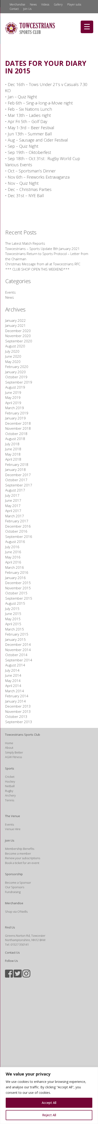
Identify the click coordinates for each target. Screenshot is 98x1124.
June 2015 (13, 613)
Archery (10, 795)
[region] (49, 1095)
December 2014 (18, 644)
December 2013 (18, 706)
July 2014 (12, 670)
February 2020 (16, 366)
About (9, 748)
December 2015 (18, 582)
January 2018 (15, 469)
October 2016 (16, 531)
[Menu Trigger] (87, 27)
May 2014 (13, 680)
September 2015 (18, 598)
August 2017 (15, 490)
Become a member (18, 853)
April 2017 (13, 510)
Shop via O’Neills (16, 911)
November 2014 (18, 649)
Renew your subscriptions (22, 858)
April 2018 (13, 459)
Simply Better (14, 752)
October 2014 (16, 654)
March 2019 (14, 407)
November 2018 (18, 428)
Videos (45, 4)
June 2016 (13, 552)
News (33, 4)
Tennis (9, 800)
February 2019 (16, 413)
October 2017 (16, 479)
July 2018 (12, 444)
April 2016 (13, 562)
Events (10, 292)
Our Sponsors (14, 887)
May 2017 (13, 505)
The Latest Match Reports (25, 243)
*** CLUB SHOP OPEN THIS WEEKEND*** (37, 269)
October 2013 (16, 716)
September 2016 (18, 536)
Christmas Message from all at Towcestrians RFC (42, 264)
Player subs (74, 4)
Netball (10, 786)
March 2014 (14, 691)
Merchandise (17, 4)
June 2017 (13, 500)
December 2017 (18, 474)
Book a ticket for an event (22, 863)
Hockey (10, 781)
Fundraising (13, 892)
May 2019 (13, 397)
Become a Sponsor (18, 882)
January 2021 (15, 325)
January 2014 (15, 701)
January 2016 (15, 577)
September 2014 (18, 660)
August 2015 (15, 603)
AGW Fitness (13, 757)
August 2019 (15, 387)
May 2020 (13, 361)
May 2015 (13, 619)
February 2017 (16, 521)
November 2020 (18, 335)
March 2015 (14, 629)
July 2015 (12, 608)
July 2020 (12, 351)
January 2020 (15, 372)
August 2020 (15, 346)
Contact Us (12, 952)
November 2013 (18, 711)
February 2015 (16, 634)
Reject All (49, 1115)
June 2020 (13, 356)
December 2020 (18, 330)
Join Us (27, 9)
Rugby (9, 791)
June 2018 (13, 449)
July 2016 (12, 547)
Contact (14, 9)
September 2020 (18, 341)
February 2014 (16, 696)
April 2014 (13, 685)
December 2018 (18, 423)
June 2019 (13, 392)
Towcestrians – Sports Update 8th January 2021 (42, 248)
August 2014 (15, 665)
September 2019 (18, 382)
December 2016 (18, 526)
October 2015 (16, 593)
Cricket (9, 777)
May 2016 (13, 557)
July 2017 (12, 495)
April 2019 (13, 402)
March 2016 (14, 567)
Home (9, 743)
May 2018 (13, 454)
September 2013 (18, 721)
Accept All (49, 1102)
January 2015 (15, 639)
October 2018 (16, 433)
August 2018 (15, 438)
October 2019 (16, 377)
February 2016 (16, 572)
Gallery (58, 4)
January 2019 (15, 418)
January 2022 (15, 320)
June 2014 (13, 675)
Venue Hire (13, 829)
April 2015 (13, 624)
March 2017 (14, 516)
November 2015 (18, 588)
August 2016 (15, 541)
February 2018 (16, 464)
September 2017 (18, 485)
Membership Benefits (19, 849)
